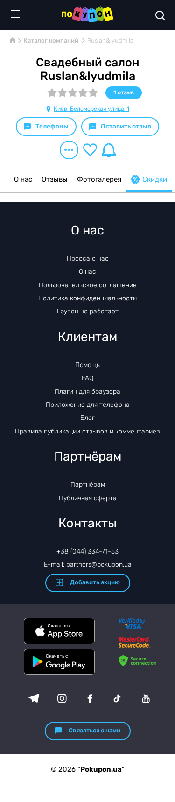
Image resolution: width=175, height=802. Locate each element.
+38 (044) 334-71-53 (87, 551)
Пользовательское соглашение (88, 285)
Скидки (154, 179)
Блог (87, 418)
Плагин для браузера (87, 392)
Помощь (87, 365)
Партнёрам (87, 485)
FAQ (87, 378)
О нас (23, 179)
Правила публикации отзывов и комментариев (87, 431)
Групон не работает (88, 311)
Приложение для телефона (88, 405)
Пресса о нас (88, 259)
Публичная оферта (88, 498)
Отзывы (55, 179)
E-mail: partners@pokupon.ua (88, 564)
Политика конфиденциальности (87, 298)
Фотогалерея (99, 179)
